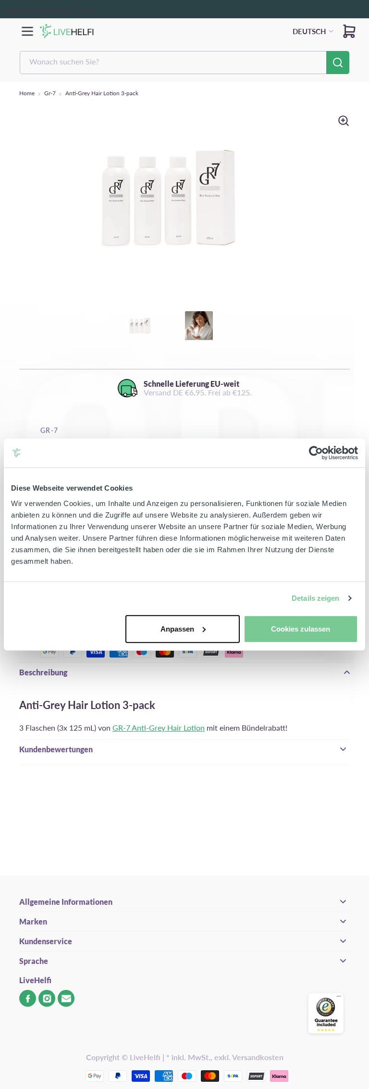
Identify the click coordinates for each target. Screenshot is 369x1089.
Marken (33, 921)
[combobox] (184, 62)
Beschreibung (43, 672)
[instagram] (46, 998)
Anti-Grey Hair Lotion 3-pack (101, 93)
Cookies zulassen (300, 628)
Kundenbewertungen (56, 749)
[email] (66, 998)
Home (27, 93)
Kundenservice (45, 941)
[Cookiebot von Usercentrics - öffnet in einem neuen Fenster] (316, 453)
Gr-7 (50, 93)
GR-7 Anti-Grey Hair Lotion (158, 727)
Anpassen (177, 628)
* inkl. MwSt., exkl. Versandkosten (224, 1057)
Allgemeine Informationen (65, 901)
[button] (349, 31)
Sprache (33, 960)
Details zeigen (315, 598)
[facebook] (27, 998)
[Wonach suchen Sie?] (337, 62)
